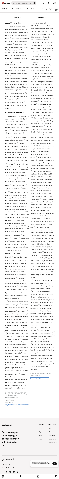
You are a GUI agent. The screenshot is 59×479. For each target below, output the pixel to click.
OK (54, 463)
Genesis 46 (4, 8)
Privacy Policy (5, 466)
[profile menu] (54, 3)
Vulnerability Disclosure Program (9, 467)
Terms (11, 466)
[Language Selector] (48, 3)
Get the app (42, 3)
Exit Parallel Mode (56, 9)
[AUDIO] (46, 9)
